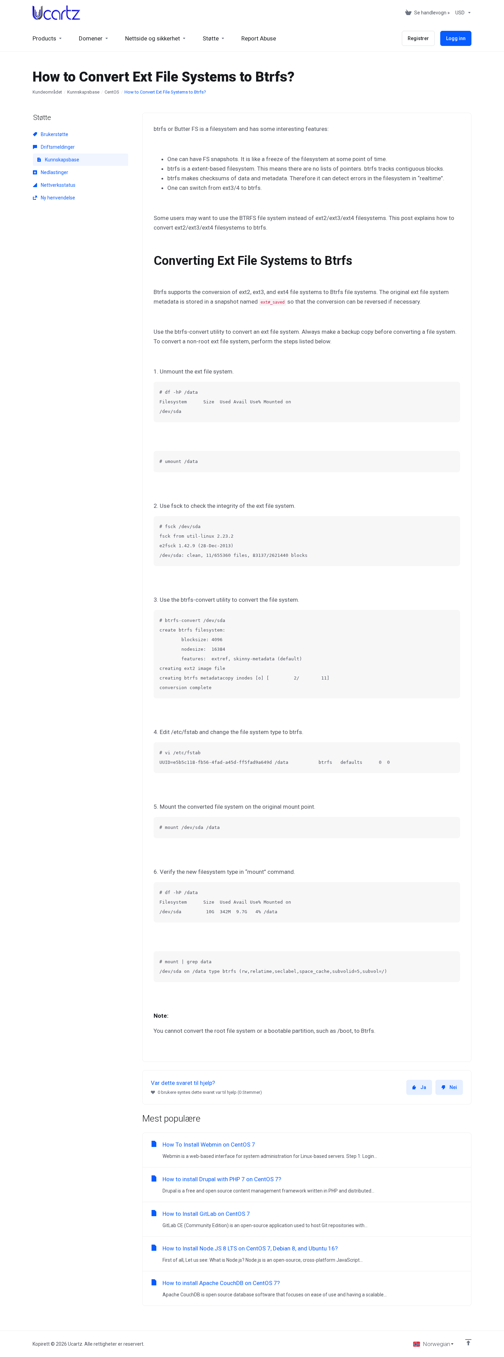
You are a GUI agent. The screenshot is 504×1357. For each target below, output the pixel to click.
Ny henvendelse (57, 197)
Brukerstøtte (54, 134)
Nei (453, 1087)
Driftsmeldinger (57, 147)
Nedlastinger (54, 172)
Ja (423, 1087)
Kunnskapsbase (83, 92)
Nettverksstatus (57, 185)
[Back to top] (468, 1342)
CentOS (112, 92)
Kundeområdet (47, 92)
